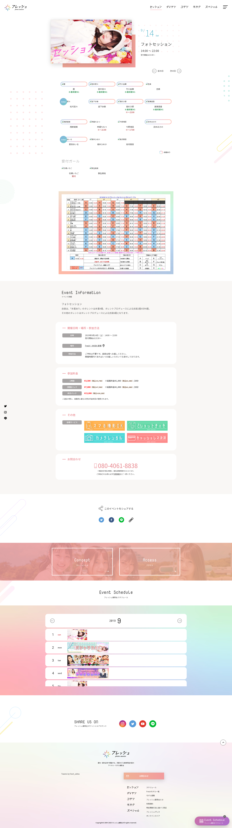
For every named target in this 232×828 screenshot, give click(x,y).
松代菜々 (74, 106)
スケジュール (151, 787)
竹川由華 (130, 89)
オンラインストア (153, 816)
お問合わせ (143, 776)
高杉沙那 (130, 106)
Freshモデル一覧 (152, 791)
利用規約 (116, 474)
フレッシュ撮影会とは (154, 799)
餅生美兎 (102, 173)
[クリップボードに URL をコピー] (131, 519)
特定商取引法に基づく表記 (156, 807)
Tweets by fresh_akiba (70, 774)
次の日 (173, 71)
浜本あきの (158, 126)
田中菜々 (102, 89)
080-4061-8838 (118, 465)
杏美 (158, 89)
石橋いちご (74, 173)
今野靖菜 (130, 126)
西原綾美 (74, 126)
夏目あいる (74, 144)
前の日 (160, 71)
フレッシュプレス (153, 812)
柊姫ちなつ (102, 126)
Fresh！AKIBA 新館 (93, 345)
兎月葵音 (130, 144)
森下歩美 (102, 106)
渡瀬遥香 (158, 106)
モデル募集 (150, 795)
